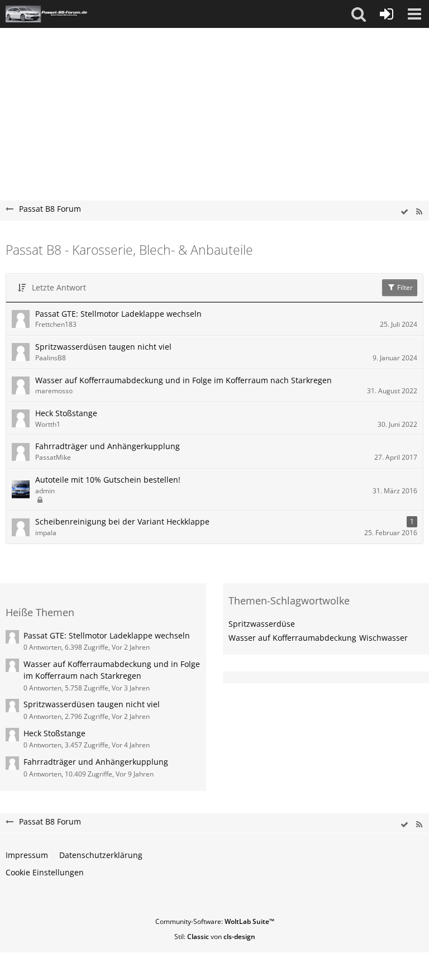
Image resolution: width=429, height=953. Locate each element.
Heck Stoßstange (66, 413)
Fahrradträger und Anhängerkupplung (107, 446)
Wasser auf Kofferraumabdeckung (292, 637)
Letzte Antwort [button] (59, 287)
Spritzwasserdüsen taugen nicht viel (103, 346)
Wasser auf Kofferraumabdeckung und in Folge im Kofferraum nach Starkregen (183, 380)
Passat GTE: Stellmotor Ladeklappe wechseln (118, 313)
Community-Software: (214, 921)
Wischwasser (383, 637)
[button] (358, 14)
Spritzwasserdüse (261, 623)
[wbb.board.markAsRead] (404, 212)
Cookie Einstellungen (45, 872)
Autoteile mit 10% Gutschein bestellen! (107, 479)
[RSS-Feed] (418, 212)
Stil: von (214, 936)
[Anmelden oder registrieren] (386, 14)
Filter (404, 287)
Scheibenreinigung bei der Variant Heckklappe (122, 521)
